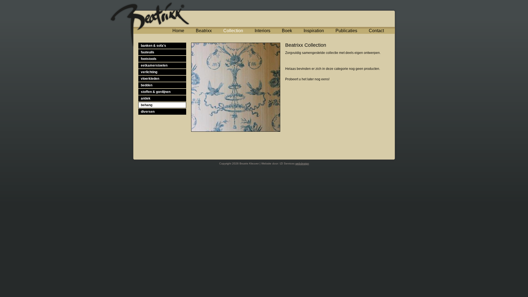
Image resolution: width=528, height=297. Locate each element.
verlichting (149, 72)
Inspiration (314, 30)
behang (146, 105)
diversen (148, 112)
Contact (376, 30)
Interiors (262, 30)
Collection (233, 30)
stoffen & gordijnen (155, 92)
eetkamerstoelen (154, 65)
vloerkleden (150, 79)
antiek (145, 98)
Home (178, 30)
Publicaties (346, 30)
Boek (287, 30)
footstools (148, 59)
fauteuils (147, 52)
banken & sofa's (153, 46)
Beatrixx (204, 30)
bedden (146, 85)
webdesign (302, 163)
